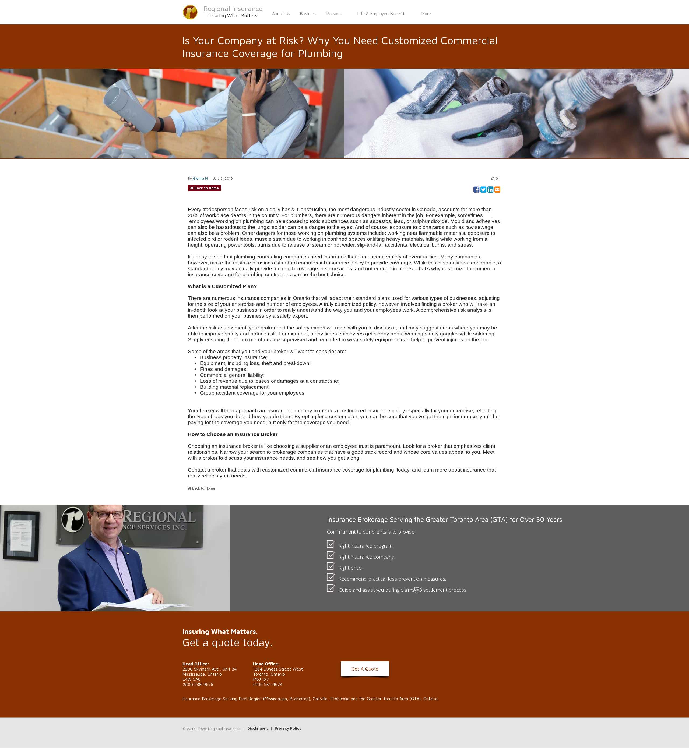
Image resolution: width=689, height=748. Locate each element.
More (426, 13)
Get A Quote (364, 669)
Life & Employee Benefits (381, 13)
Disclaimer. (257, 728)
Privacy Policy (288, 728)
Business (308, 13)
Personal (334, 13)
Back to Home (206, 188)
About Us (281, 13)
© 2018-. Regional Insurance (211, 728)
